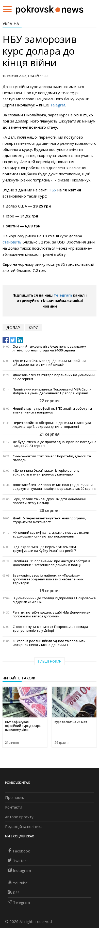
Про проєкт (15, 797)
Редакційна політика (23, 826)
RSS (16, 892)
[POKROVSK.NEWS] (49, 8)
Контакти (13, 807)
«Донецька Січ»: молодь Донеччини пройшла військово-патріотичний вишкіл (49, 363)
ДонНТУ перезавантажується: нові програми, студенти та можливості (49, 520)
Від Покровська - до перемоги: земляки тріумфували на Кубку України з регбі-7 (44, 549)
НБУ (52, 189)
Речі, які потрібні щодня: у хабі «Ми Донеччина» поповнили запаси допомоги (51, 614)
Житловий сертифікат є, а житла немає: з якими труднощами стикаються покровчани (51, 534)
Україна (11, 23)
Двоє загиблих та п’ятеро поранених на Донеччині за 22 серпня (54, 377)
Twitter (19, 860)
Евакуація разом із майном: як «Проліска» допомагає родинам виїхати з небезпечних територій (48, 579)
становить (12, 242)
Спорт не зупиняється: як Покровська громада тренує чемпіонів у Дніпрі (50, 628)
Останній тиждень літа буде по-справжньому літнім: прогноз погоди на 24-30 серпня (49, 348)
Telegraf (57, 104)
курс (33, 327)
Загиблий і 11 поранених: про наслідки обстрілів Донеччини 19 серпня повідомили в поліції (51, 563)
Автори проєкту (19, 816)
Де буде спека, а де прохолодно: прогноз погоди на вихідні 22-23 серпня (54, 444)
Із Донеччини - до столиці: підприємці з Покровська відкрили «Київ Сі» (54, 600)
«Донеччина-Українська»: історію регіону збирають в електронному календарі (46, 472)
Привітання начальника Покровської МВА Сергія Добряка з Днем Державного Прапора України (52, 391)
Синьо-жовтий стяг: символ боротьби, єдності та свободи (52, 458)
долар (13, 327)
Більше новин (49, 661)
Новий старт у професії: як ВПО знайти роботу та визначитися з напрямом (52, 410)
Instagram (22, 870)
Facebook (21, 850)
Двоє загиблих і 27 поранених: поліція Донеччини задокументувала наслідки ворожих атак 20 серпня (54, 487)
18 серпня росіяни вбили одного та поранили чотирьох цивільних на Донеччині (49, 643)
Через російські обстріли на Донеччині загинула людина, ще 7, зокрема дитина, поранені (52, 425)
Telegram (63, 295)
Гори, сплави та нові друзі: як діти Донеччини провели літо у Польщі (49, 501)
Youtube (20, 882)
